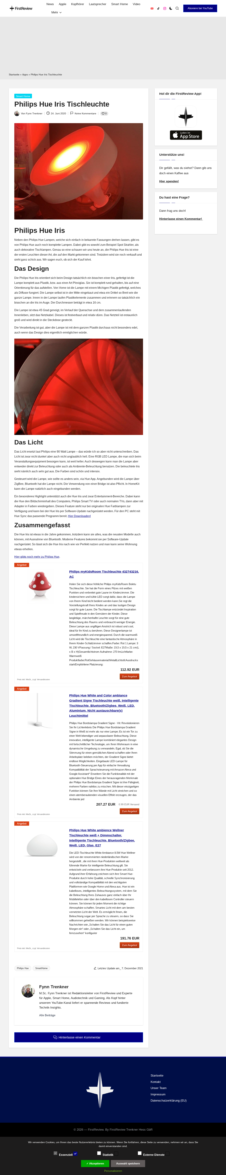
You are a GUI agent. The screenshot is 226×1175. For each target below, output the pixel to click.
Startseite (14, 74)
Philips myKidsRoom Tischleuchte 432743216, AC (104, 574)
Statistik (108, 1154)
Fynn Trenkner (54, 986)
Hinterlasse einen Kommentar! (181, 218)
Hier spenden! (169, 181)
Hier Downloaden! (79, 516)
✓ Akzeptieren (95, 1163)
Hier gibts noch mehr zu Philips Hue (36, 556)
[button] (200, 8)
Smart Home (23, 96)
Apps (25, 74)
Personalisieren (113, 1170)
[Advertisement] (113, 46)
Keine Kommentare (85, 113)
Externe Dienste (154, 1154)
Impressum (158, 1094)
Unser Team (158, 1088)
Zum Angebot (129, 676)
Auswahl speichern (128, 1163)
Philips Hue (23, 968)
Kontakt (156, 1082)
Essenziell (66, 1154)
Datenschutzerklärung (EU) (169, 1100)
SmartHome (41, 968)
